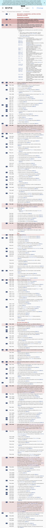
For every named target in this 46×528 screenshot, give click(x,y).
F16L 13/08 (11, 336)
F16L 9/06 (11, 241)
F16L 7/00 (23, 169)
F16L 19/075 (11, 416)
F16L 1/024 (11, 85)
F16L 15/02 (11, 352)
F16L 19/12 (11, 420)
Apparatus (21, 120)
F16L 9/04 (11, 239)
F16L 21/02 (11, 431)
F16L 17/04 (11, 372)
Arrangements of (29, 44)
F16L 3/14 (22, 139)
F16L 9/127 (11, 251)
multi (27, 221)
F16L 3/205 (11, 176)
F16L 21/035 (11, 441)
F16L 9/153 (11, 263)
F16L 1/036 (11, 94)
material (24, 306)
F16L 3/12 (11, 152)
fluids (31, 33)
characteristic (27, 36)
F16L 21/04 (11, 444)
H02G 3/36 (20, 79)
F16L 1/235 (11, 120)
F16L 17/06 (11, 373)
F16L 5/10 (11, 218)
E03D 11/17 (20, 50)
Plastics (19, 377)
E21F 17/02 (20, 60)
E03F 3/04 (20, 53)
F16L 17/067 (11, 377)
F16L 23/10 (11, 487)
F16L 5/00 (11, 204)
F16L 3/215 (25, 175)
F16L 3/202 (11, 173)
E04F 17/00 (20, 56)
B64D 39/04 (20, 42)
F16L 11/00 (11, 279)
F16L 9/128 (11, 252)
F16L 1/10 (11, 101)
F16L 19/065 (11, 413)
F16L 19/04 (11, 403)
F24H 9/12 (20, 70)
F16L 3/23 (20, 188)
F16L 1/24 (11, 121)
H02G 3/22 (31, 206)
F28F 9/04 (20, 71)
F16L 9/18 (11, 270)
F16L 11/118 (11, 296)
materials (34, 33)
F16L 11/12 (11, 299)
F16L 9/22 (27, 236)
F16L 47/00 (37, 325)
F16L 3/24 (11, 199)
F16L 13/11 (11, 339)
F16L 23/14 (11, 491)
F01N (19, 62)
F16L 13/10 (11, 337)
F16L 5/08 (11, 216)
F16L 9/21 (11, 275)
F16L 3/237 (25, 188)
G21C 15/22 (20, 74)
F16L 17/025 (11, 367)
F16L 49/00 (19, 429)
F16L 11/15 (11, 308)
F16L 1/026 (11, 88)
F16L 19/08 (11, 417)
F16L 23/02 (11, 467)
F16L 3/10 (11, 147)
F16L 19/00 (11, 385)
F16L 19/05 (11, 407)
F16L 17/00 (11, 361)
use (40, 39)
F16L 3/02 (11, 138)
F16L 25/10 (11, 526)
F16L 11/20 (11, 313)
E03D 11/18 (20, 52)
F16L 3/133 (11, 160)
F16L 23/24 (11, 498)
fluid (35, 361)
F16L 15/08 (11, 358)
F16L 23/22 (11, 497)
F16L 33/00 (39, 458)
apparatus (38, 44)
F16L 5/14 (23, 210)
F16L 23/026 (11, 472)
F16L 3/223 (11, 187)
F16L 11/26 (11, 319)
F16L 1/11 (11, 103)
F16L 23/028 (11, 474)
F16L (10, 24)
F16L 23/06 (11, 483)
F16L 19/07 (11, 414)
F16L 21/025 (11, 436)
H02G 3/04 (20, 76)
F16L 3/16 (11, 166)
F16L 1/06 (11, 98)
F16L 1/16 (11, 109)
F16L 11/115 (11, 295)
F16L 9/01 (11, 236)
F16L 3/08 (11, 144)
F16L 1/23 (11, 118)
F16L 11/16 (25, 308)
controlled (39, 179)
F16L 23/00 (26, 390)
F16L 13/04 (11, 331)
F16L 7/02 (11, 230)
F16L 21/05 (11, 447)
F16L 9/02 (11, 237)
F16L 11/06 (11, 284)
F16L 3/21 (11, 178)
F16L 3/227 (11, 190)
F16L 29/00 (40, 504)
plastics (20, 248)
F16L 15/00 (11, 349)
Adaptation (28, 42)
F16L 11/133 (11, 305)
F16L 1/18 (11, 111)
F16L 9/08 (11, 242)
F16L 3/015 (11, 136)
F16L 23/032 (11, 476)
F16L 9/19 (11, 273)
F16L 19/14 (11, 422)
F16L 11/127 (11, 303)
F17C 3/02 (20, 65)
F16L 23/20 (11, 495)
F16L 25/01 (11, 512)
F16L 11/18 (11, 311)
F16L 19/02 (11, 394)
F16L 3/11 (11, 149)
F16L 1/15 (11, 108)
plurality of (30, 193)
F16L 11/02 (11, 281)
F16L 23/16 (11, 492)
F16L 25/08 (11, 524)
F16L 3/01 (11, 133)
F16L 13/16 (11, 346)
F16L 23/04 (11, 480)
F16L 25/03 (11, 518)
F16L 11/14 (11, 306)
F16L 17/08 (11, 381)
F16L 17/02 (11, 364)
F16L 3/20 (11, 172)
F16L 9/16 (23, 236)
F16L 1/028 (11, 89)
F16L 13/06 (11, 333)
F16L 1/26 (11, 123)
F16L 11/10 (11, 288)
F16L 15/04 (11, 355)
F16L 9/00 (11, 234)
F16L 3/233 (11, 196)
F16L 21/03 (11, 438)
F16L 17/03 (11, 369)
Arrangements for (29, 71)
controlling (26, 120)
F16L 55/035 (34, 129)
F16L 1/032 (11, 91)
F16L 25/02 (11, 515)
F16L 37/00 (40, 451)
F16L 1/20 (11, 115)
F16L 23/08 (11, 486)
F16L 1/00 (11, 82)
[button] (7, 14)
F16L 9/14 (11, 256)
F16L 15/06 (11, 357)
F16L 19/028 (11, 398)
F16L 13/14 (11, 343)
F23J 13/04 (20, 69)
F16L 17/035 (11, 370)
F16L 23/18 (11, 494)
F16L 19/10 (11, 419)
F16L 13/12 (11, 342)
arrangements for (25, 296)
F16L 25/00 (11, 502)
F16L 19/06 (11, 410)
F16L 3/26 (11, 200)
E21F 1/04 (20, 58)
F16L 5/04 (39, 210)
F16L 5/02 (11, 208)
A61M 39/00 (20, 38)
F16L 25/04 (11, 520)
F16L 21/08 (25, 433)
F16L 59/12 (38, 130)
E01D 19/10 (20, 48)
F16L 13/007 (11, 326)
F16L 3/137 (11, 163)
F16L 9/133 (11, 254)
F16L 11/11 (30, 284)
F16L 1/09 (11, 100)
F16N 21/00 (20, 64)
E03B (19, 49)
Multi (27, 270)
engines (32, 63)
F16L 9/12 (11, 248)
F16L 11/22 (11, 314)
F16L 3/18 (11, 170)
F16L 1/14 (11, 106)
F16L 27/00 (20, 435)
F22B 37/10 (20, 68)
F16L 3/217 (11, 182)
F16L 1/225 (11, 117)
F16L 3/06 (11, 142)
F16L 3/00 (11, 125)
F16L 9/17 (11, 267)
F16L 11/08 (11, 286)
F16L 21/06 (20, 433)
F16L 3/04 (11, 140)
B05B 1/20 (20, 40)
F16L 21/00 (11, 424)
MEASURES (41, 19)
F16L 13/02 (11, 330)
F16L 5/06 (11, 215)
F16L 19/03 (11, 401)
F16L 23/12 (20, 468)
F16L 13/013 (11, 328)
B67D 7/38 (20, 44)
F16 (10, 19)
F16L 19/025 (11, 396)
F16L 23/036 (11, 477)
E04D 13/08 (20, 54)
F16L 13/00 (11, 324)
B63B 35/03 (20, 41)
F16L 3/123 (11, 155)
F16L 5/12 (21, 211)
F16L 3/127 (11, 157)
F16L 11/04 (11, 282)
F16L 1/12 (20, 86)
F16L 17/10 (11, 382)
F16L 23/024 (11, 469)
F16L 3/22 (11, 184)
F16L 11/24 (11, 316)
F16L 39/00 (34, 461)
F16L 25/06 (11, 523)
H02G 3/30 (20, 77)
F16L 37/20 (29, 484)
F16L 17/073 (11, 379)
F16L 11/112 (11, 293)
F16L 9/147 (11, 260)
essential (22, 36)
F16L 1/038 (31, 91)
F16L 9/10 (11, 245)
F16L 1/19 (11, 114)
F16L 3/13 (11, 158)
